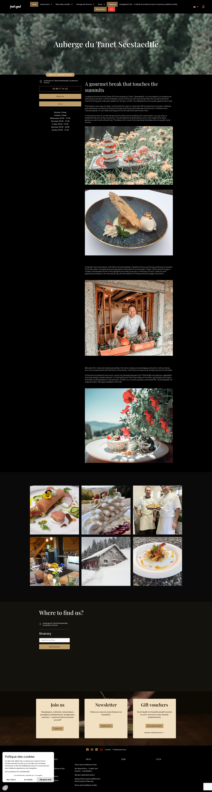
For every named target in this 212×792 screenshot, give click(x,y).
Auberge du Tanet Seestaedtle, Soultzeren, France (61, 82)
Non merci (11, 779)
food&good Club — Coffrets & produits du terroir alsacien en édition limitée (148, 4)
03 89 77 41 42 (60, 88)
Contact (108, 749)
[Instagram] (92, 749)
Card (60, 104)
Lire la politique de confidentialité (17, 772)
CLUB (158, 759)
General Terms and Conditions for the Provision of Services (87, 780)
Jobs (111, 9)
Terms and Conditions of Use (86, 764)
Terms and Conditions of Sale (86, 785)
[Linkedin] (96, 749)
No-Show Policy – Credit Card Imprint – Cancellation (86, 769)
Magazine (112, 4)
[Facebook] (87, 749)
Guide (34, 4)
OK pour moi (45, 779)
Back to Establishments (60, 74)
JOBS (123, 759)
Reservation (100, 9)
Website (60, 96)
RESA (88, 759)
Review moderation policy (85, 775)
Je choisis (28, 779)
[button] (195, 6)
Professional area (119, 749)
